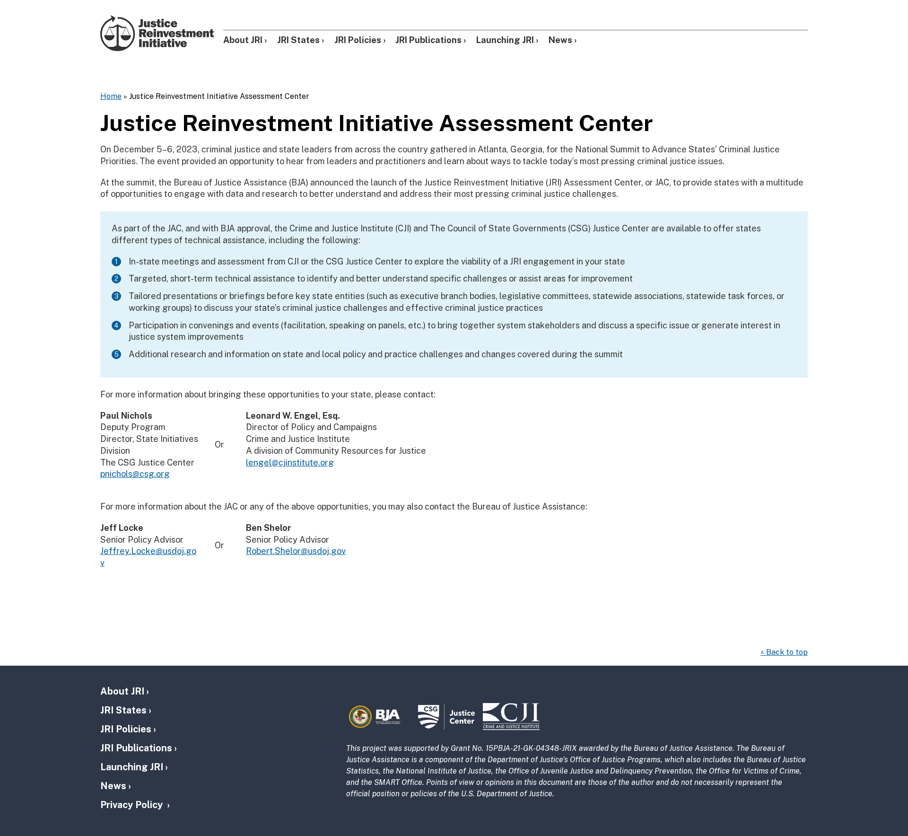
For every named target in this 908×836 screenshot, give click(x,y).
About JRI (242, 40)
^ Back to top (784, 652)
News (560, 40)
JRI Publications (428, 40)
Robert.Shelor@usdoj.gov (296, 551)
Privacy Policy (132, 804)
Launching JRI (505, 40)
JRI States (298, 40)
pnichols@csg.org (135, 474)
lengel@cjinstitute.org (290, 462)
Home (111, 96)
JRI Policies (357, 40)
